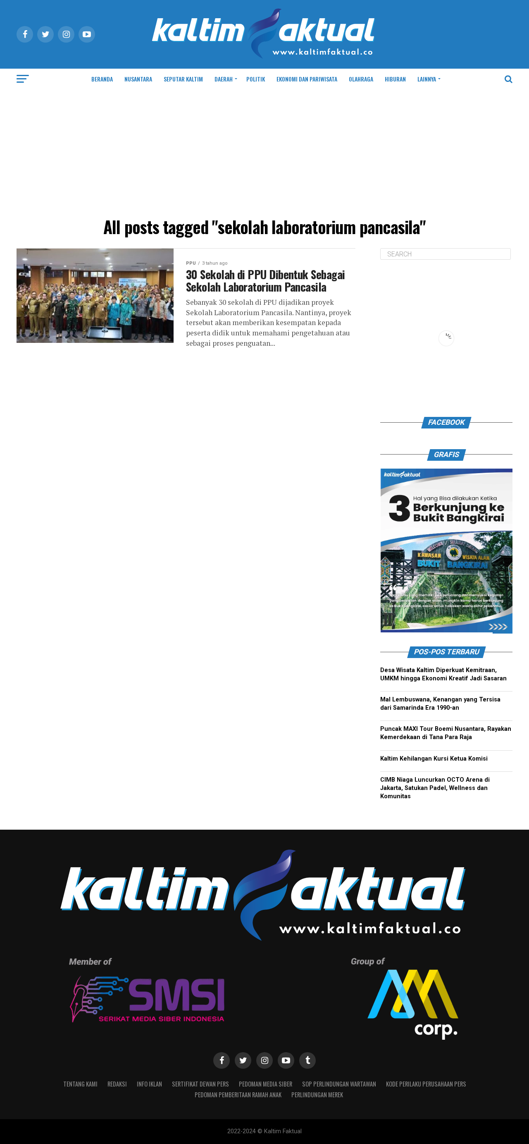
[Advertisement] (264, 151)
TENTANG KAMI (80, 1083)
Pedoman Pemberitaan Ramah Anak (238, 1094)
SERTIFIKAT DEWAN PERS (200, 1083)
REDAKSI (117, 1083)
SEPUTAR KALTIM (183, 78)
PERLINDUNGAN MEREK (317, 1094)
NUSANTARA (138, 78)
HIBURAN (395, 78)
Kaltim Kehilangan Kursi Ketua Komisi (434, 758)
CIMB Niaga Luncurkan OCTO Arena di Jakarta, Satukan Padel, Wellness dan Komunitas (435, 788)
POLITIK (255, 78)
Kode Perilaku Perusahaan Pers (426, 1083)
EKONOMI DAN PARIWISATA (306, 78)
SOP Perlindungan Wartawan (339, 1083)
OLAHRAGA (361, 78)
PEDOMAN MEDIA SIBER (265, 1083)
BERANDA (102, 78)
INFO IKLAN (149, 1083)
